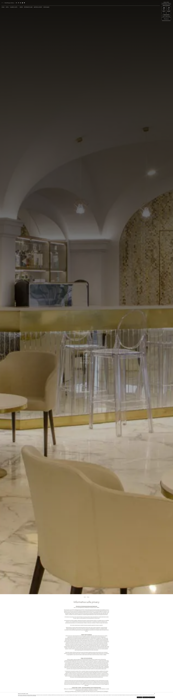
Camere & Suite (13, 7)
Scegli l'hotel (166, 2)
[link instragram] (16, 2)
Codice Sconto (166, 14)
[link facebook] (18, 2)
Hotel (7, 7)
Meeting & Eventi (38, 7)
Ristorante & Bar (28, 7)
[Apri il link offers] (24, 2)
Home (3, 7)
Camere (168, 11)
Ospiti (164, 11)
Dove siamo (46, 7)
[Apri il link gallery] (22, 2)
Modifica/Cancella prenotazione (166, 20)
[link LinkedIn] (20, 2)
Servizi (21, 7)
